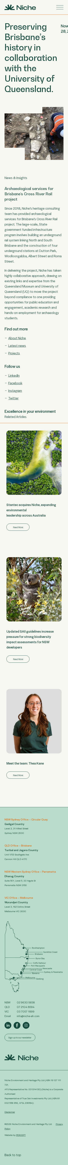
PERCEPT (21, 1135)
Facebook (15, 383)
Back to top (13, 1155)
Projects (14, 353)
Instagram (15, 390)
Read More (18, 527)
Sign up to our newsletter (19, 1037)
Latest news (17, 345)
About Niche (17, 338)
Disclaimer (10, 1112)
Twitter (13, 398)
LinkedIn (14, 375)
